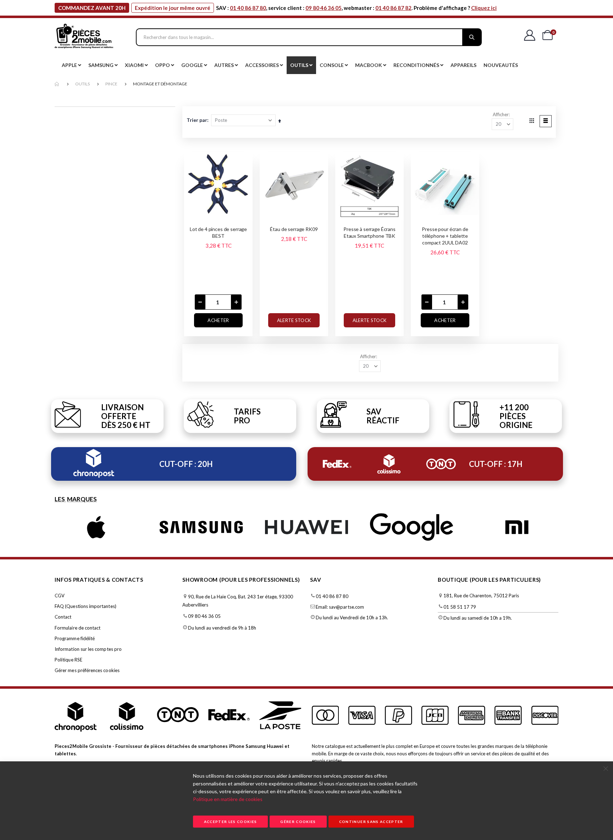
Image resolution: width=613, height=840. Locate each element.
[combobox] (309, 37)
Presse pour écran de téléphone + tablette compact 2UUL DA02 (445, 236)
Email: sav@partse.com (340, 607)
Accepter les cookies (230, 821)
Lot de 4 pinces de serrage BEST (218, 232)
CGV (60, 595)
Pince (111, 83)
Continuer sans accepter (371, 821)
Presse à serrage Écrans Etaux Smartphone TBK (369, 232)
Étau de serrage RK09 (293, 229)
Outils (82, 83)
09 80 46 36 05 (323, 8)
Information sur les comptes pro (88, 649)
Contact (63, 617)
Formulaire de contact (77, 628)
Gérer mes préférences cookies (87, 670)
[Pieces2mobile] (84, 37)
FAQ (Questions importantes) (85, 606)
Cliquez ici (484, 8)
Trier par (197, 120)
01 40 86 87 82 (393, 8)
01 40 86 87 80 (248, 8)
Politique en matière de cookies (228, 799)
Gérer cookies (298, 821)
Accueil (57, 84)
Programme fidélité (75, 638)
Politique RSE (68, 660)
